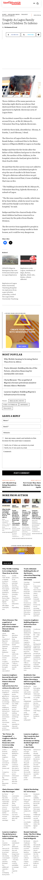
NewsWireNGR (7, 532)
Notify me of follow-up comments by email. (19, 445)
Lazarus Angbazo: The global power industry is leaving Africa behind (10, 835)
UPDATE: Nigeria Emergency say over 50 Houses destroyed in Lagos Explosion (10, 271)
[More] (38, 34)
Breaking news (17, 401)
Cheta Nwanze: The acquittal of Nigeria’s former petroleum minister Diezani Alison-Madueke (20, 382)
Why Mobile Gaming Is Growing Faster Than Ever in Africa (21, 360)
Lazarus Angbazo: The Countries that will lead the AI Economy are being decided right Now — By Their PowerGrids (31, 740)
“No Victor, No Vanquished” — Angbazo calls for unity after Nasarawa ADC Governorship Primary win (9, 740)
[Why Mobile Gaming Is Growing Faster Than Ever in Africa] (6, 501)
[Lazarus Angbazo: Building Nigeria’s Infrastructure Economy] (36, 501)
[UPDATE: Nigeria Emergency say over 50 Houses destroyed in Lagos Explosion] (10, 260)
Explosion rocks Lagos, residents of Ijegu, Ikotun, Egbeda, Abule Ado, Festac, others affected (27, 273)
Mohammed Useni (10, 27)
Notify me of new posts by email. (15, 448)
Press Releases (15, 506)
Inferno (24, 404)
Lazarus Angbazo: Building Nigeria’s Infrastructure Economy (20, 393)
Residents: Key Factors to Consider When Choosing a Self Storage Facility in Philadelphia (32, 679)
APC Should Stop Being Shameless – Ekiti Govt (9, 485)
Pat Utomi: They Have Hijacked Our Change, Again (32, 485)
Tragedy (7, 408)
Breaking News (14, 14)
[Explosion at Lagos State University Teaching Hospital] (11, 291)
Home (4, 14)
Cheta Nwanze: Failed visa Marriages (10, 790)
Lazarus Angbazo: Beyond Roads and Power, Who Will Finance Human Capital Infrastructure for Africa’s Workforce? (10, 681)
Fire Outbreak (10, 404)
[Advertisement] (21, 55)
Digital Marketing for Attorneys (31, 790)
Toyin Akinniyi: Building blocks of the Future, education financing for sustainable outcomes (20, 371)
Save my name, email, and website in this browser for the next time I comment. (19, 439)
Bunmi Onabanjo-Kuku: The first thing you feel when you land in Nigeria (32, 835)
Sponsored (6, 505)
